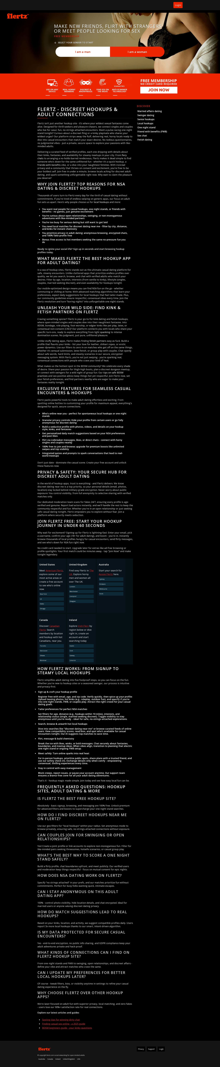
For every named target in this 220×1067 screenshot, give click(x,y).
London (72, 587)
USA (78, 1059)
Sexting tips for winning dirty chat (61, 1019)
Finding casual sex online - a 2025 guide (63, 1023)
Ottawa (42, 655)
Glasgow (72, 601)
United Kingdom (69, 1059)
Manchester (74, 591)
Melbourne (103, 589)
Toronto (43, 646)
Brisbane (102, 584)
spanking (105, 332)
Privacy (141, 1049)
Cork (71, 651)
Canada (50, 1059)
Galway (72, 655)
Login (178, 5)
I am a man (82, 52)
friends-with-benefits (49, 164)
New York (43, 594)
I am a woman (137, 52)
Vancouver (43, 651)
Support (151, 1049)
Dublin (72, 646)
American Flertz (54, 570)
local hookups (101, 202)
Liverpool (73, 596)
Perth (101, 594)
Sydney (102, 579)
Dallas (42, 604)
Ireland (57, 1059)
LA (41, 599)
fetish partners (98, 340)
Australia (41, 1059)
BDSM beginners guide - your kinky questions (67, 1027)
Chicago (42, 609)
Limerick (73, 660)
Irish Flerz (83, 625)
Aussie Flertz (106, 574)
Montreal (43, 660)
